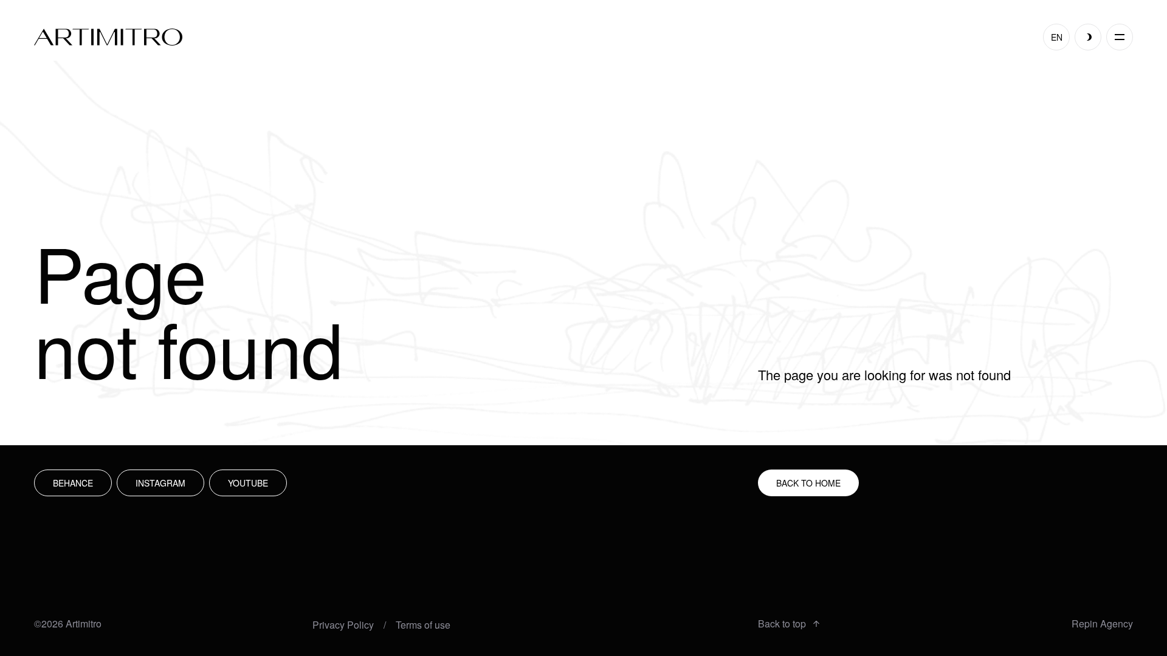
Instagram (160, 483)
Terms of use (423, 625)
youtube (248, 483)
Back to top (782, 624)
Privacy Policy (343, 625)
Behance (73, 483)
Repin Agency (1102, 624)
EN (1056, 37)
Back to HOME (808, 483)
